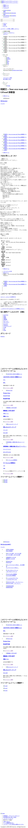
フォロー (3, 103)
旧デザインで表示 (7, 820)
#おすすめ (5, 315)
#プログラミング (7, 326)
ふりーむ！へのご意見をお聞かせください (13, 824)
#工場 (4, 327)
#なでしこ (5, 320)
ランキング (6, 8)
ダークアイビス (7, 449)
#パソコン (5, 323)
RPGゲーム (6, 272)
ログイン (17, 28)
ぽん (4, 379)
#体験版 (5, 319)
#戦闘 (4, 317)
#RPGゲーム (6, 95)
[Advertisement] (14, 118)
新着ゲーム (6, 5)
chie (4, 465)
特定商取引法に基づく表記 (9, 817)
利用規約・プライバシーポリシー (11, 815)
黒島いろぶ (6, 413)
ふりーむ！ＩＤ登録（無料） (8, 28)
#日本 (4, 330)
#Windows (5, 324)
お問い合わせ (6, 821)
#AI (4, 329)
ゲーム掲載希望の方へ (8, 823)
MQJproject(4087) (6, 544)
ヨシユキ (5, 430)
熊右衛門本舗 (6, 395)
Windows (3, 336)
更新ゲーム (6, 6)
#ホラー (5, 23)
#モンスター (6, 322)
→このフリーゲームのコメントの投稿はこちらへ (12, 308)
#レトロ (5, 26)
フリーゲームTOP (7, 271)
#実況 (4, 316)
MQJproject (4, 101)
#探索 (4, 24)
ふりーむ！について (8, 818)
